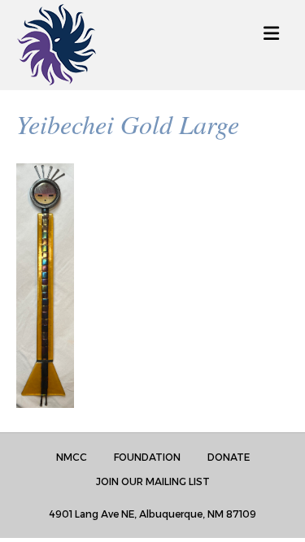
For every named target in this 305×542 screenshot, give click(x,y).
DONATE (228, 457)
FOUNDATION (147, 457)
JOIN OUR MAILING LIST (153, 481)
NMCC (71, 457)
